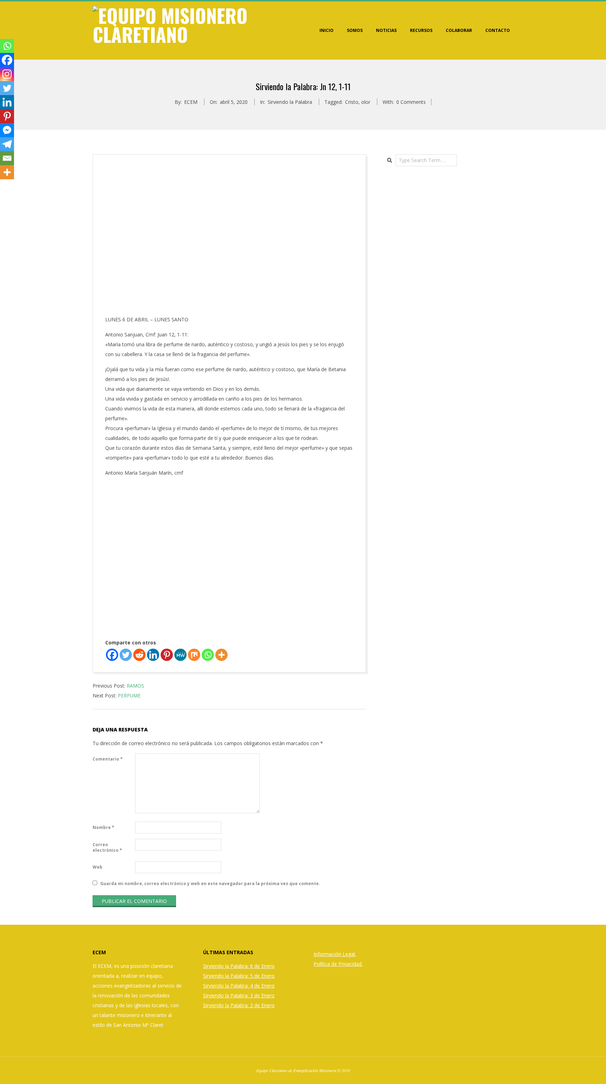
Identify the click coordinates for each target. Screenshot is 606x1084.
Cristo (351, 102)
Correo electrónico (107, 847)
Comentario (108, 759)
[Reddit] (139, 655)
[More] (221, 655)
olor (365, 102)
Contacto (497, 30)
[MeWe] (180, 655)
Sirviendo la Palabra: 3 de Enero (239, 995)
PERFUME (129, 695)
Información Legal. (335, 954)
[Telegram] (7, 144)
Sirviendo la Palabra (290, 102)
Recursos (421, 30)
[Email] (7, 158)
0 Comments (411, 102)
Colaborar (459, 30)
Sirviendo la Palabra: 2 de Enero (239, 1005)
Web (97, 867)
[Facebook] (112, 655)
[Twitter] (126, 655)
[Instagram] (7, 74)
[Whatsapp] (208, 655)
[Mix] (194, 655)
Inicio (326, 30)
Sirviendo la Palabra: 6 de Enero (239, 966)
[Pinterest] (167, 655)
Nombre (103, 827)
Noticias (386, 30)
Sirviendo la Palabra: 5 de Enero (239, 975)
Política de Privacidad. (338, 964)
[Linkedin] (153, 655)
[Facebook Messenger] (7, 130)
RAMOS (135, 685)
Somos (355, 30)
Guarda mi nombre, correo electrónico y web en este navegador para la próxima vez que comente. (210, 883)
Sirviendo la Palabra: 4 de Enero (239, 985)
